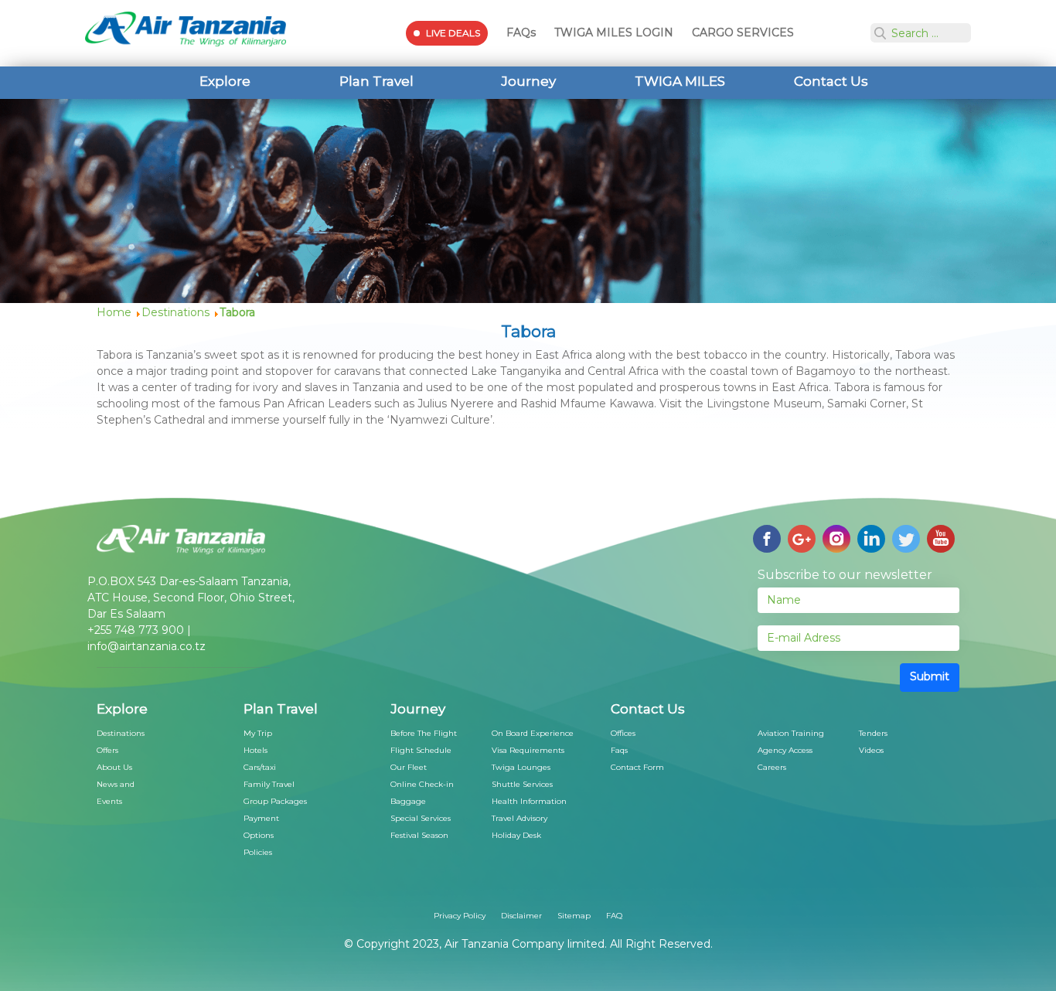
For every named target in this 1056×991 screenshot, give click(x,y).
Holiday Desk (516, 835)
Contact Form (637, 767)
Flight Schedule (420, 750)
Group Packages (275, 801)
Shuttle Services (522, 784)
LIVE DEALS (453, 33)
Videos (871, 750)
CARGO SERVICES (743, 32)
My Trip (258, 733)
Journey (528, 81)
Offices (623, 733)
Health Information (529, 801)
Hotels (255, 750)
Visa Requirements (528, 750)
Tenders (873, 733)
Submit (929, 676)
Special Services (420, 818)
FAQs (521, 32)
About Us (114, 767)
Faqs (619, 750)
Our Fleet (408, 767)
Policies (258, 852)
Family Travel (269, 784)
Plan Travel (376, 81)
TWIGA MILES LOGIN (613, 32)
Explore (224, 81)
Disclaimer (521, 916)
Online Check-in (422, 784)
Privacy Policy (459, 916)
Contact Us (831, 81)
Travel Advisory (519, 818)
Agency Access (785, 750)
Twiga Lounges (521, 767)
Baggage (408, 801)
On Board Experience (533, 733)
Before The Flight (423, 733)
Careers (772, 767)
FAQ (614, 916)
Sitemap (574, 916)
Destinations (121, 733)
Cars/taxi (260, 767)
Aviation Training (791, 733)
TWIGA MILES (680, 81)
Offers (107, 750)
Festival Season (419, 835)
